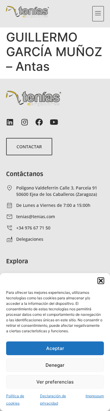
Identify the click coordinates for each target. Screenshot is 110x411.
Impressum (95, 396)
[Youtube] (53, 122)
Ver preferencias (55, 382)
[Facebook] (39, 122)
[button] (101, 281)
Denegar (55, 365)
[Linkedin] (9, 122)
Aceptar (55, 348)
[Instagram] (24, 122)
